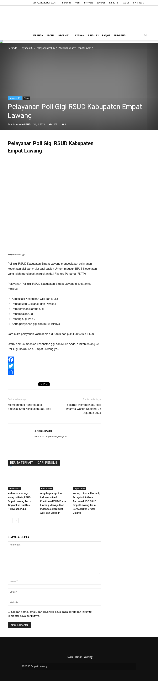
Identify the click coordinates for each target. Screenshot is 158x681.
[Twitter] (54, 366)
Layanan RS (27, 48)
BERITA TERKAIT (21, 462)
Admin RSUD (23, 124)
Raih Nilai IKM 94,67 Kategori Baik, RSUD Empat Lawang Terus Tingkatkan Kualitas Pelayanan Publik (19, 501)
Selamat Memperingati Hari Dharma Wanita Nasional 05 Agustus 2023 (83, 409)
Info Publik (14, 488)
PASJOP (125, 2)
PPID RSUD (138, 2)
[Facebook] (54, 360)
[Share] (54, 372)
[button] (145, 35)
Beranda (66, 2)
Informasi (88, 2)
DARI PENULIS (47, 462)
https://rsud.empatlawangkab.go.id (50, 436)
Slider (26, 98)
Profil (77, 2)
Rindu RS (113, 2)
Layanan (101, 2)
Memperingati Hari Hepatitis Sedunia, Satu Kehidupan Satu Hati (29, 407)
